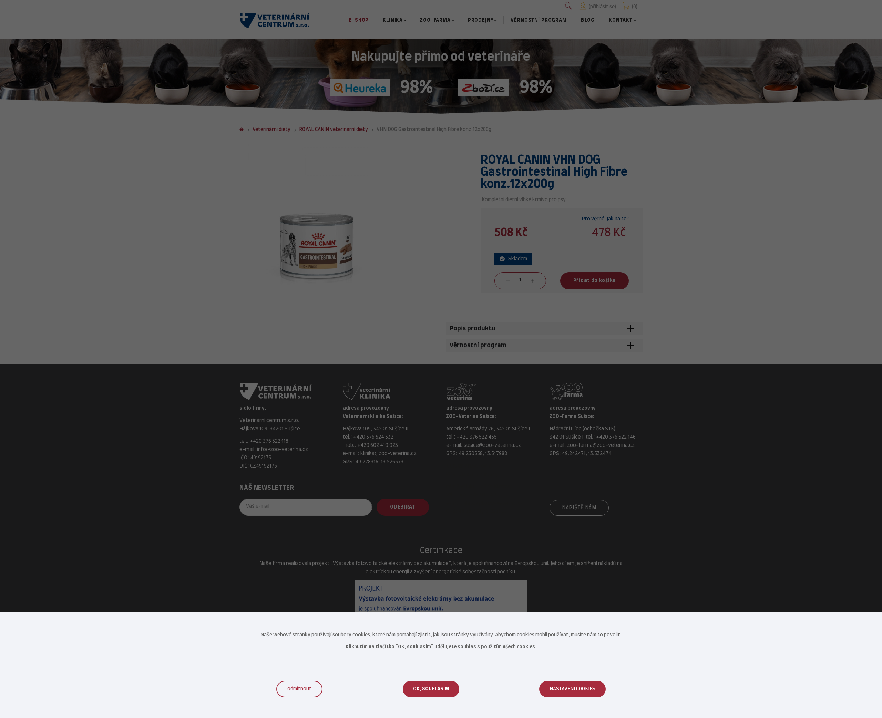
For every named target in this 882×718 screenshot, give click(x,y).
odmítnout (299, 689)
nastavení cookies (572, 689)
